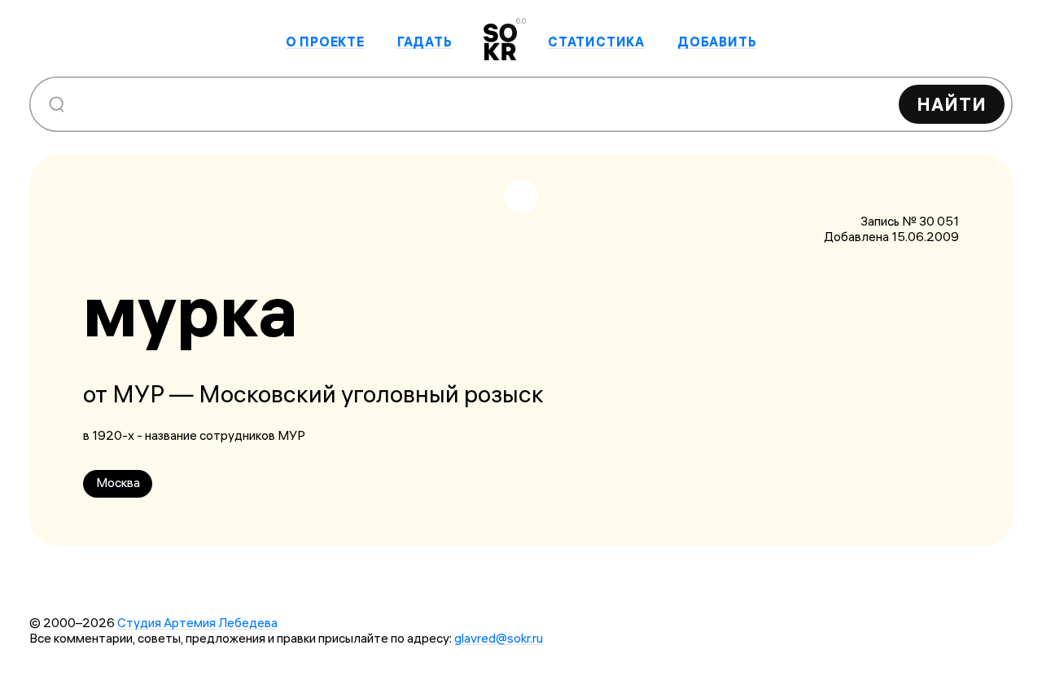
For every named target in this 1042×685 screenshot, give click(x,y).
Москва (118, 482)
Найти (952, 104)
